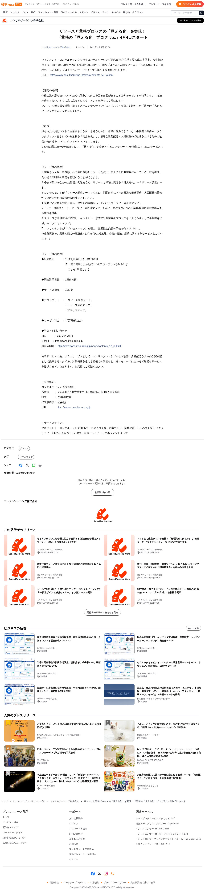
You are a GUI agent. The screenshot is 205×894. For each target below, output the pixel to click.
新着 (5, 12)
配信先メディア (10, 827)
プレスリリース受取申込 (81, 849)
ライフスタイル (69, 12)
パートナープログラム (74, 882)
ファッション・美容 (48, 12)
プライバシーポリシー (115, 882)
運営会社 (54, 882)
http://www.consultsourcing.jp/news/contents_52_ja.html (81, 75)
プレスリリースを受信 (160, 4)
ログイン (73, 823)
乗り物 (126, 12)
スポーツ (83, 12)
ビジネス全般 (26, 457)
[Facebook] (20, 465)
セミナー (73, 859)
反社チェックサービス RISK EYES (153, 844)
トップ (4, 801)
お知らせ (73, 844)
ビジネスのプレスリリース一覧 (29, 801)
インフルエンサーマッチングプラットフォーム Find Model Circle (168, 839)
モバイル (115, 12)
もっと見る (193, 628)
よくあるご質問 (77, 839)
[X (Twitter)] (27, 465)
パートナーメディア (13, 832)
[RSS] (112, 873)
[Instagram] (106, 873)
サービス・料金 (10, 822)
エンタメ (14, 12)
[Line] (33, 465)
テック (105, 12)
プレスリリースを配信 (132, 4)
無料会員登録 (76, 818)
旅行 (33, 12)
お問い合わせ (102, 492)
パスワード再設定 (78, 828)
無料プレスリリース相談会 (82, 854)
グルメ (25, 12)
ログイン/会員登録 (192, 4)
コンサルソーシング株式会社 (56, 47)
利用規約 (94, 882)
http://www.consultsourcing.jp (74, 407)
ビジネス (95, 12)
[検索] (201, 13)
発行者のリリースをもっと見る (102, 612)
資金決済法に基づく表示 (143, 882)
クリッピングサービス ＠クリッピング (155, 818)
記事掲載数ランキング (14, 837)
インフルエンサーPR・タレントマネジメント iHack (162, 833)
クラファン (138, 12)
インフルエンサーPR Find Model (152, 828)
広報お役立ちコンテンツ (15, 842)
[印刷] (40, 465)
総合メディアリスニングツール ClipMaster (157, 823)
